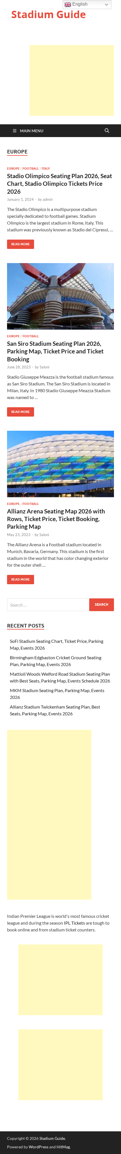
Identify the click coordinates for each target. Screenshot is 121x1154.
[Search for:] (60, 604)
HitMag (63, 1146)
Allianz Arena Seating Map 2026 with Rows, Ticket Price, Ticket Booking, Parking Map (56, 518)
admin (48, 199)
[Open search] (107, 130)
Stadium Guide (48, 14)
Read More (18, 243)
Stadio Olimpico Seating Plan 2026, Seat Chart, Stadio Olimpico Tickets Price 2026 (59, 183)
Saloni (44, 367)
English (79, 4)
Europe (13, 168)
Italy (46, 168)
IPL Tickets (74, 922)
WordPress (38, 1146)
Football (31, 168)
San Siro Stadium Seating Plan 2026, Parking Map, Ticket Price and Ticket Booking (55, 351)
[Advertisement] (72, 80)
